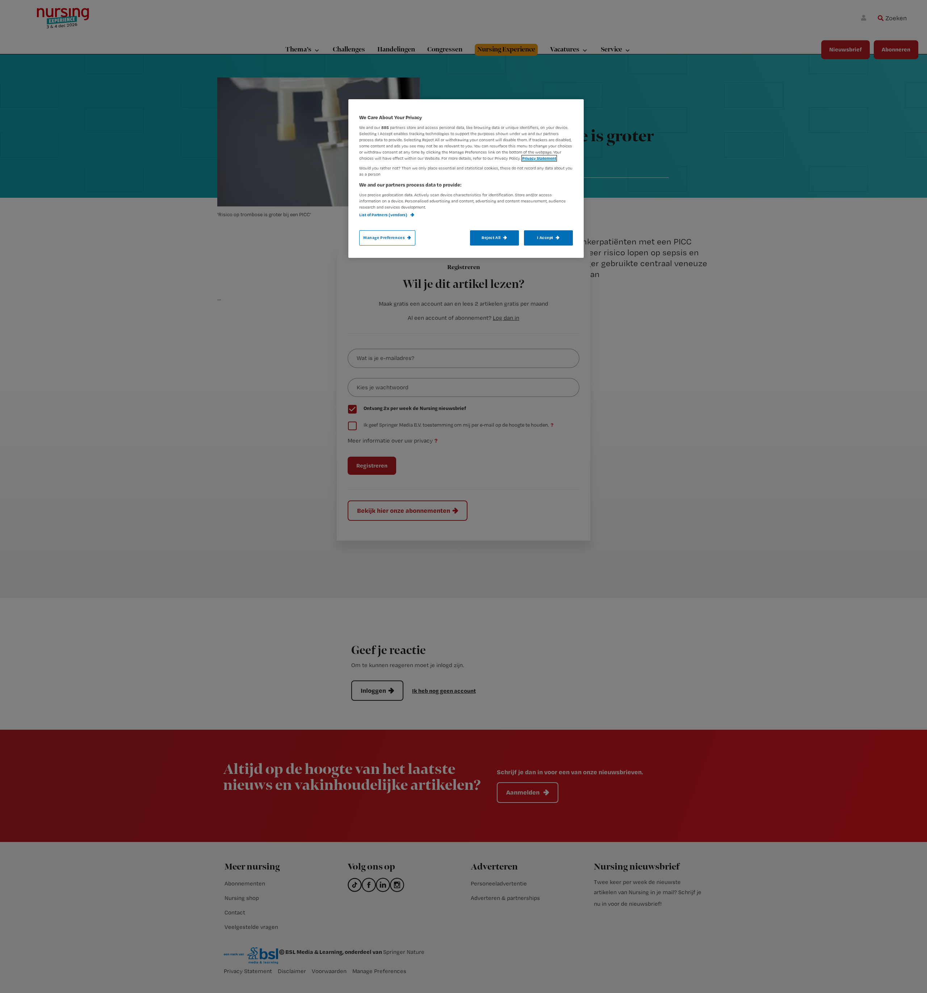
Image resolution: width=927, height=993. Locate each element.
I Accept (545, 237)
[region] (466, 178)
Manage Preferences (384, 237)
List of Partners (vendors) (383, 214)
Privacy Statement (539, 158)
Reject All (491, 237)
